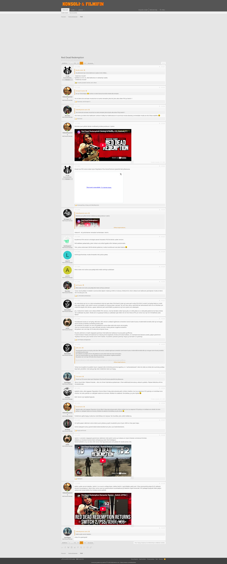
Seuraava (90, 63)
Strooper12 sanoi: (80, 91)
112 (81, 63)
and (83, 101)
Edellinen (65, 63)
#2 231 (163, 300)
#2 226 (163, 209)
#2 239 (163, 483)
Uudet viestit (64, 13)
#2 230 (163, 281)
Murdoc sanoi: (79, 70)
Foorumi (65, 10)
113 (85, 63)
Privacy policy (150, 559)
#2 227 (163, 236)
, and (88, 205)
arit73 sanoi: (79, 285)
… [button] (71, 63)
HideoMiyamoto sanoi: (82, 109)
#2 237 (163, 420)
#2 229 (163, 266)
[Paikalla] (67, 95)
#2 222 (163, 87)
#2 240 (163, 528)
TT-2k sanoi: (79, 376)
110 (75, 63)
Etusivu (161, 559)
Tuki (157, 559)
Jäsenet (80, 10)
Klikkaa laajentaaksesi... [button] (120, 227)
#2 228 (163, 251)
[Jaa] (159, 67)
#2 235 (163, 388)
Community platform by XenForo (105, 562)
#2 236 (163, 403)
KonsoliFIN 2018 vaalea (69, 559)
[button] (76, 9)
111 (78, 63)
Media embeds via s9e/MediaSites (128, 562)
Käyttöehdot (142, 559)
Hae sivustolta (73, 13)
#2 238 (163, 435)
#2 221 (163, 66)
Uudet (72, 10)
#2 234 (163, 373)
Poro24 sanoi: (79, 406)
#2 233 (163, 344)
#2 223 (163, 106)
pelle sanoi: (79, 348)
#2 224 (163, 123)
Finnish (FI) (81, 559)
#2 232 (163, 318)
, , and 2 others (87, 82)
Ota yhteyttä (134, 559)
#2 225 (163, 166)
